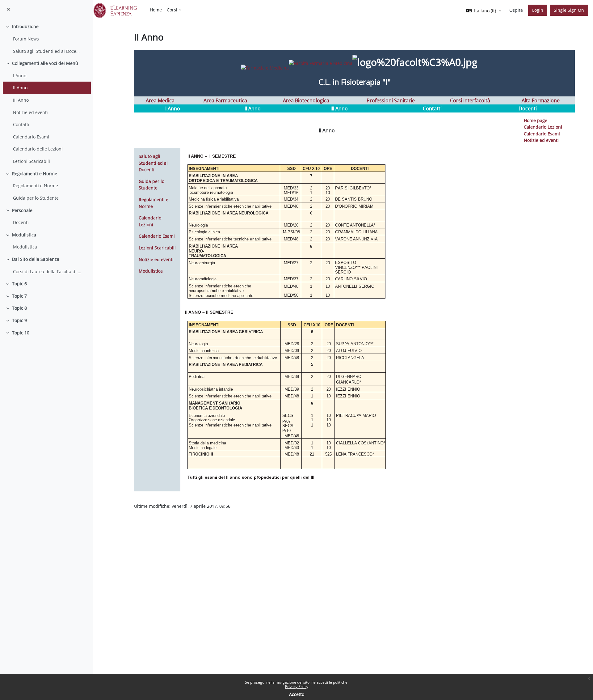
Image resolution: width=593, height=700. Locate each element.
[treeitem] (46, 38)
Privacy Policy (296, 686)
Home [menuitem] (156, 10)
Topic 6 (19, 283)
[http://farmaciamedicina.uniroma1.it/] (292, 63)
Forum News (26, 39)
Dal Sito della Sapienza (35, 259)
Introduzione (25, 26)
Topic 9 (19, 320)
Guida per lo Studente (36, 198)
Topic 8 (19, 308)
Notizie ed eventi (30, 112)
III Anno (21, 100)
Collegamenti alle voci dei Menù (45, 63)
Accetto (296, 694)
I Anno (19, 75)
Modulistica (24, 235)
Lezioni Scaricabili (31, 161)
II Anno (20, 88)
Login (537, 10)
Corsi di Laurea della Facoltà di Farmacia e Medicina (47, 271)
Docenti (21, 222)
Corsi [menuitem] (172, 10)
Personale (22, 210)
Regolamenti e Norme (34, 173)
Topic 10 (20, 333)
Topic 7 (19, 296)
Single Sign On (569, 10)
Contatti (21, 124)
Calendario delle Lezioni (38, 149)
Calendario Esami (31, 137)
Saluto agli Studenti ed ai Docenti (47, 51)
